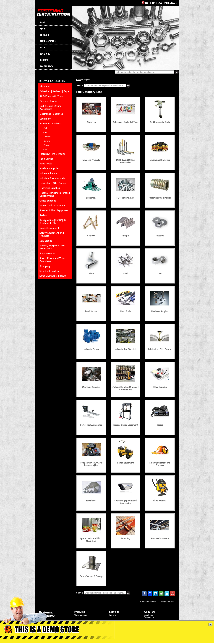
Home (78, 80)
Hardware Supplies (49, 168)
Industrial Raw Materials (52, 178)
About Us (149, 611)
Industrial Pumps (48, 173)
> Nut (45, 132)
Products (79, 611)
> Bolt (45, 128)
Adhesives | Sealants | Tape (54, 91)
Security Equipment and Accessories (125, 501)
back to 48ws (46, 66)
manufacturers (48, 41)
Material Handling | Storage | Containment (125, 388)
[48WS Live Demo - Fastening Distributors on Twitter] (166, 595)
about (43, 28)
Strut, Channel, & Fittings (52, 275)
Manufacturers (80, 615)
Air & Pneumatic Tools (51, 96)
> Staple (46, 145)
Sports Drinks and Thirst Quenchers (91, 539)
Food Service (46, 158)
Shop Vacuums (47, 253)
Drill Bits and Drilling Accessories (50, 107)
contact (44, 60)
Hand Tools (45, 163)
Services (114, 611)
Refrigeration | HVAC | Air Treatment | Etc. (52, 222)
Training (112, 615)
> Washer (46, 136)
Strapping (44, 266)
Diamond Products (49, 101)
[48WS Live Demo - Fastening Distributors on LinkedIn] (155, 595)
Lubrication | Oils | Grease (52, 183)
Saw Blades (45, 240)
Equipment (45, 118)
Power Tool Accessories (52, 205)
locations (45, 53)
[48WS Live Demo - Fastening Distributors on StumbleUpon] (161, 595)
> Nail (45, 149)
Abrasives (44, 86)
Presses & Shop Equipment (54, 210)
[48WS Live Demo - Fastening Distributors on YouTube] (172, 595)
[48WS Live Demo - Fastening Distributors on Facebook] (144, 595)
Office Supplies (47, 200)
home (42, 22)
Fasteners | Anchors (50, 123)
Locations (148, 615)
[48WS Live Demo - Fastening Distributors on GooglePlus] (149, 595)
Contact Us (149, 617)
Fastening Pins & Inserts (52, 153)
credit (43, 47)
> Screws (46, 141)
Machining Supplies (49, 187)
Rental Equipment (49, 227)
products (45, 34)
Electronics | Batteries (51, 113)
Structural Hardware (50, 271)
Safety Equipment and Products (159, 463)
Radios (43, 215)
